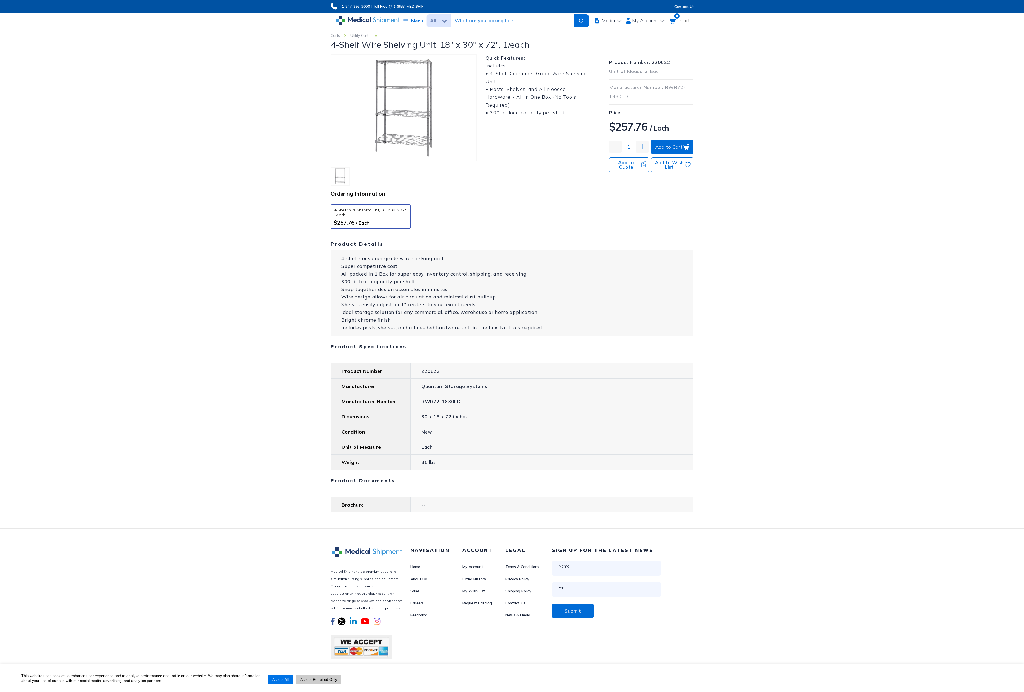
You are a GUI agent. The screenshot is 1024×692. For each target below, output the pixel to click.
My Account (472, 566)
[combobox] (511, 21)
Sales (415, 591)
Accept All (280, 679)
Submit (573, 611)
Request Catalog (477, 603)
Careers (417, 603)
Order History (474, 579)
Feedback (418, 615)
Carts (335, 35)
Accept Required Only (318, 679)
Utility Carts (360, 35)
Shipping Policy (518, 591)
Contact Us (684, 6)
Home (415, 566)
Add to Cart (668, 147)
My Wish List (473, 591)
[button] (333, 622)
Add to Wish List (669, 164)
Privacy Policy (517, 579)
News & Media (517, 615)
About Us (418, 579)
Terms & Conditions (522, 566)
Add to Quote (626, 164)
